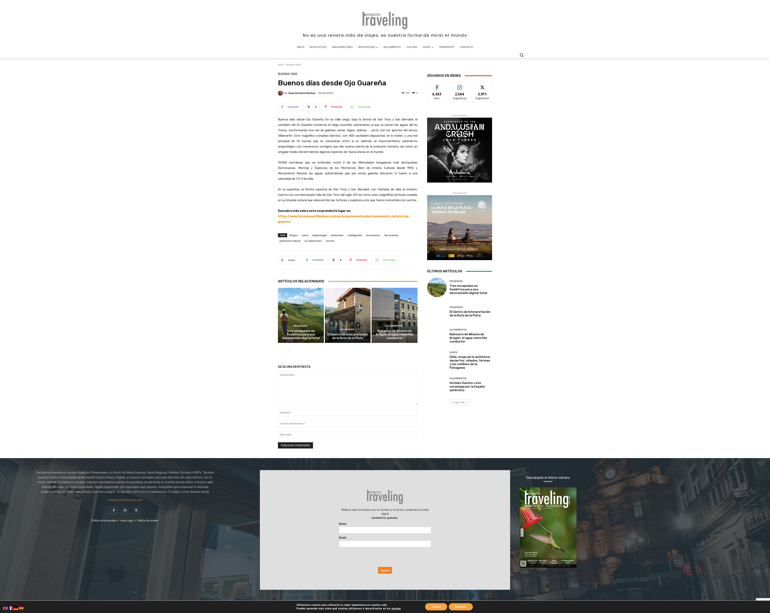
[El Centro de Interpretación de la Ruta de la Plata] (348, 315)
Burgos (294, 235)
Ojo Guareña (391, 235)
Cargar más (458, 402)
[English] (5, 608)
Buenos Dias (294, 64)
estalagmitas (355, 235)
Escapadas (300, 326)
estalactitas (337, 235)
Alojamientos (394, 326)
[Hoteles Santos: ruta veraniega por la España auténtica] (437, 384)
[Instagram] (125, 510)
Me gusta (437, 85)
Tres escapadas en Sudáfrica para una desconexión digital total (301, 334)
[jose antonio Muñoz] (281, 93)
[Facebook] (114, 510)
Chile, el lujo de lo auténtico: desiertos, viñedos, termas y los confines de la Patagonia (470, 362)
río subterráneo (313, 240)
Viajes (453, 352)
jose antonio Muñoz (301, 93)
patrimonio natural (290, 240)
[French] (10, 608)
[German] (16, 608)
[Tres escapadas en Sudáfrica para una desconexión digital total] (301, 315)
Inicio (281, 64)
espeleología (319, 235)
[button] (522, 55)
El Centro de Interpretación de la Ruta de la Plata (347, 336)
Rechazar (461, 607)
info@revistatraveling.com (125, 500)
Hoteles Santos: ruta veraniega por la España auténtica (467, 386)
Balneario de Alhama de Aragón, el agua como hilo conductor (394, 334)
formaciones (373, 235)
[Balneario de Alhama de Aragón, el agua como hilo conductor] (394, 315)
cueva (305, 235)
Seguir (459, 85)
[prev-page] (280, 349)
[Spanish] (21, 608)
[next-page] (286, 349)
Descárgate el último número (548, 477)
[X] (136, 510)
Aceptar (436, 607)
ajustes (396, 608)
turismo (330, 240)
